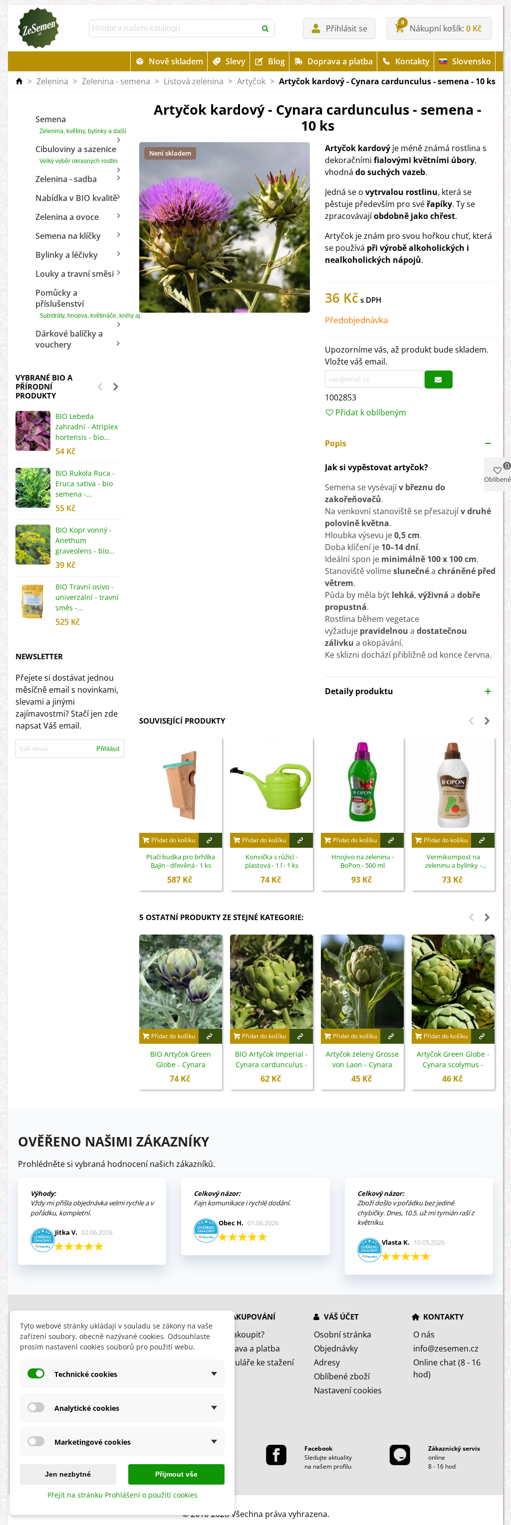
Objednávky (336, 1348)
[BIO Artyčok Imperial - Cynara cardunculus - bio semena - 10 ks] (271, 982)
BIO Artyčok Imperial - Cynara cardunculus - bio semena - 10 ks (271, 1064)
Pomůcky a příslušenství (79, 303)
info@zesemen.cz (446, 1348)
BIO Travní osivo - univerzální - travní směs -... (87, 597)
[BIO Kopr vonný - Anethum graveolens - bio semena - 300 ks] (32, 545)
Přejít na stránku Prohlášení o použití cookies (122, 1495)
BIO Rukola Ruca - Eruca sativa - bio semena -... (85, 483)
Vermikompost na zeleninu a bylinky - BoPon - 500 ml (453, 862)
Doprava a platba (340, 61)
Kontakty (412, 61)
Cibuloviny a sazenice (76, 154)
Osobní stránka (342, 1334)
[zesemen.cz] (37, 28)
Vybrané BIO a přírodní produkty (43, 386)
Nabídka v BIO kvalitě (76, 197)
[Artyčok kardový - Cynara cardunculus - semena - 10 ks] (224, 226)
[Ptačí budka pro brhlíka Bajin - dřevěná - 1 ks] (180, 785)
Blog (276, 61)
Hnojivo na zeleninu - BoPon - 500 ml (362, 861)
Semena (79, 124)
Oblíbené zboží (342, 1376)
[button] (99, 386)
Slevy (236, 61)
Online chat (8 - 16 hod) (447, 1368)
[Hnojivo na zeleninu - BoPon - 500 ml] (362, 785)
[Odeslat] (265, 28)
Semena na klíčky (68, 235)
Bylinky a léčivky (66, 254)
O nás (424, 1334)
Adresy (327, 1362)
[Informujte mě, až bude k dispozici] (439, 379)
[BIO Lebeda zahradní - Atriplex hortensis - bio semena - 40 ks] (32, 431)
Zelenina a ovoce (67, 216)
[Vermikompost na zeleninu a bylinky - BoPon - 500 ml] (453, 785)
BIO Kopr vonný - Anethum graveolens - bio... (85, 540)
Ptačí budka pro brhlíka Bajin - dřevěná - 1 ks (180, 861)
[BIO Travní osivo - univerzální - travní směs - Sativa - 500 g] (32, 601)
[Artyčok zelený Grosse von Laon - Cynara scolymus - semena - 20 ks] (362, 982)
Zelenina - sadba (66, 179)
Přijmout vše (176, 1474)
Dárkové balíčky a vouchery (69, 339)
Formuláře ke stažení (254, 1362)
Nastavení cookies (348, 1390)
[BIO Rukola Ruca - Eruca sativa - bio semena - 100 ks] (32, 488)
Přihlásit (108, 749)
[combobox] (173, 28)
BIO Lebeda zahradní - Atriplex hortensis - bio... (86, 426)
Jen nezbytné (68, 1474)
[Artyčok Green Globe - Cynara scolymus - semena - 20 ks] (453, 982)
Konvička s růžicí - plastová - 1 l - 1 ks (271, 861)
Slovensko (471, 61)
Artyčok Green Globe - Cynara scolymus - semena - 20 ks (453, 1064)
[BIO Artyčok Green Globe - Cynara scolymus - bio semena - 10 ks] (180, 982)
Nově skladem (176, 61)
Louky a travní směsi (74, 273)
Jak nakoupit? (239, 1334)
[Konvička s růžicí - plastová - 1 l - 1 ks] (271, 785)
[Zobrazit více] (210, 840)
